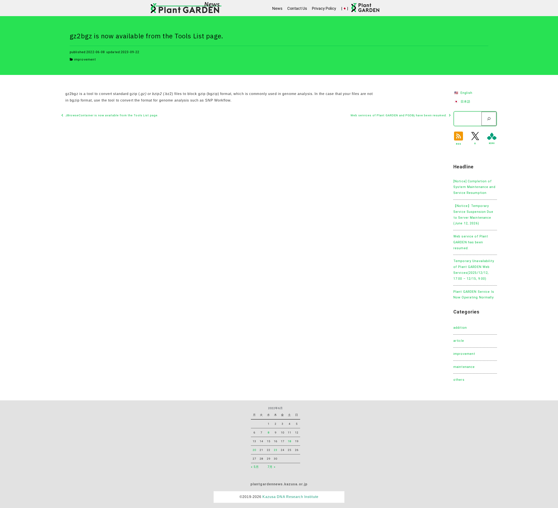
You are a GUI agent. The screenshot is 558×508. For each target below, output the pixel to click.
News (277, 8)
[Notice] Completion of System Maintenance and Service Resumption (474, 187)
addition (460, 328)
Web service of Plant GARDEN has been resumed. (470, 242)
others (458, 380)
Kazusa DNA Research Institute (290, 497)
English (466, 93)
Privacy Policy (324, 8)
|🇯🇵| (344, 8)
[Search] (488, 119)
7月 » (271, 467)
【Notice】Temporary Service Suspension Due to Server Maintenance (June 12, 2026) (473, 214)
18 (289, 441)
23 (275, 450)
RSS (458, 144)
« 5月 (255, 467)
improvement (85, 59)
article (458, 341)
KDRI (492, 143)
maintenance (464, 367)
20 (254, 450)
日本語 (465, 101)
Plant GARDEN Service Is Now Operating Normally (473, 295)
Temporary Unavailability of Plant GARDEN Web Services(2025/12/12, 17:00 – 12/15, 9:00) (473, 269)
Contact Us (297, 8)
